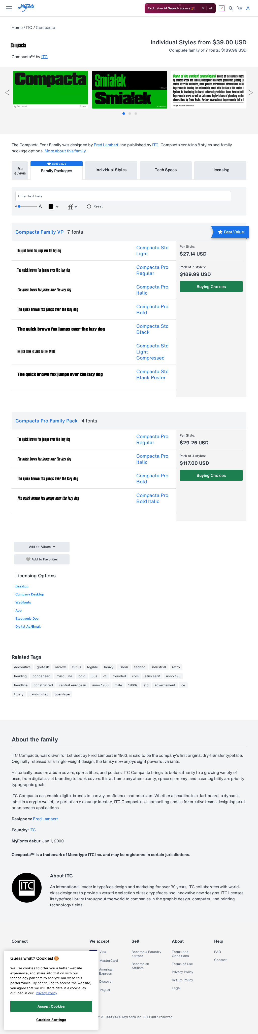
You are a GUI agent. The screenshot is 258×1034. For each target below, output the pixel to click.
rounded (119, 676)
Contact (220, 960)
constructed (43, 685)
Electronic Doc (27, 618)
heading (20, 676)
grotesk (43, 667)
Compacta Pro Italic (152, 289)
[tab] (124, 113)
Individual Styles (111, 170)
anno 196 (173, 676)
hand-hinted (39, 694)
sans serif (152, 676)
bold (81, 676)
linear (123, 667)
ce (183, 685)
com (135, 676)
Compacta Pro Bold (152, 309)
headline (21, 685)
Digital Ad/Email (28, 626)
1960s (133, 685)
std (146, 685)
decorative (22, 667)
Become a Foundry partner (146, 954)
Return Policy (182, 980)
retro (176, 667)
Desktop (21, 586)
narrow (60, 667)
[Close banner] (203, 8)
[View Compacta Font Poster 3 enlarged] (208, 90)
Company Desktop (29, 594)
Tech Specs (166, 170)
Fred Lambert (106, 145)
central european (72, 685)
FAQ (217, 952)
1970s (76, 667)
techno (139, 667)
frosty (18, 694)
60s (94, 676)
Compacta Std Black (152, 329)
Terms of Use (182, 964)
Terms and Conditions (180, 954)
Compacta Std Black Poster (152, 374)
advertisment (165, 685)
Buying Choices (211, 286)
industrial (158, 667)
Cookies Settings (51, 1019)
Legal (176, 988)
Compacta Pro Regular (152, 270)
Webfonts (23, 602)
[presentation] (7, 92)
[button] (53, 207)
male (118, 685)
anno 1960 (100, 685)
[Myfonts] (26, 10)
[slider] (27, 206)
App (18, 610)
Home (17, 27)
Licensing (220, 170)
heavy (108, 667)
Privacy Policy (182, 972)
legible (92, 667)
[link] (239, 8)
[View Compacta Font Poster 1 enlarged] (50, 90)
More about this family (65, 151)
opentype (62, 694)
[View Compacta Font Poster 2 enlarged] (129, 90)
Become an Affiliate (140, 966)
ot (105, 676)
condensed (41, 676)
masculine (64, 676)
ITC (29, 27)
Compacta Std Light (152, 250)
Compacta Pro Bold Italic (152, 498)
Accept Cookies (51, 1006)
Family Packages (56, 171)
